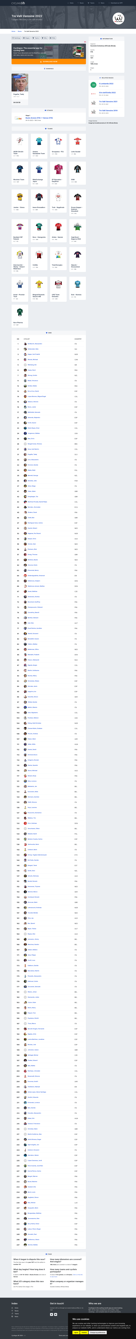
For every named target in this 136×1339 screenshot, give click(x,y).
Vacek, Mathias (32, 591)
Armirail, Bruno (32, 754)
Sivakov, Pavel (32, 512)
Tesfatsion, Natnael (34, 1086)
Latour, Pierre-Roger (34, 1229)
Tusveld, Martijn (33, 913)
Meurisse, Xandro (33, 944)
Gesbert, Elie (32, 1187)
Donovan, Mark (32, 902)
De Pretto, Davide (33, 860)
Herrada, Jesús (32, 686)
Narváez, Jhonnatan (34, 507)
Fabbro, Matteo (32, 644)
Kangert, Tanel (32, 865)
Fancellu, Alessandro (34, 1113)
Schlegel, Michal (33, 1055)
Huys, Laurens (32, 807)
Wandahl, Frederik (33, 654)
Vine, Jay (30, 918)
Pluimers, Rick (32, 549)
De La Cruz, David (33, 391)
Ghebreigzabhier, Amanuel (36, 575)
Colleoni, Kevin (32, 849)
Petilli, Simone (32, 802)
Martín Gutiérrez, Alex (35, 1134)
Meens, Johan (32, 992)
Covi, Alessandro (33, 459)
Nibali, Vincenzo (33, 380)
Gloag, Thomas (32, 554)
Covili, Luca (31, 960)
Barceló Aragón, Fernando (36, 1028)
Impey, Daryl (32, 370)
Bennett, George (33, 475)
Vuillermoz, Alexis (33, 1239)
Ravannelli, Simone (34, 1076)
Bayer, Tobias (32, 928)
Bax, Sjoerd (31, 923)
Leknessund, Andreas (35, 907)
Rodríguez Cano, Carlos (35, 523)
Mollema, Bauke (33, 560)
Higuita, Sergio (32, 665)
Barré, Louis (31, 1192)
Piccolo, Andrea (33, 733)
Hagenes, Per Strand (34, 533)
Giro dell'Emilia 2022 (107, 93)
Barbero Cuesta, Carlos (35, 839)
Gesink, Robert (32, 528)
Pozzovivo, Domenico (35, 812)
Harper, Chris (32, 538)
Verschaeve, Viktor (34, 828)
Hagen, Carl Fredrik (34, 354)
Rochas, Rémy (32, 675)
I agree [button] (76, 1332)
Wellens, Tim (32, 818)
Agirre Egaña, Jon (33, 1144)
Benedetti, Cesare (33, 639)
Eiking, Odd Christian (34, 723)
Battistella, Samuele (34, 412)
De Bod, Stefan (32, 386)
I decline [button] (84, 1332)
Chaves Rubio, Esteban (35, 728)
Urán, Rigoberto (33, 712)
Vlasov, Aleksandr (33, 660)
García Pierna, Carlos (34, 1171)
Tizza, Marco (32, 1023)
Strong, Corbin (32, 375)
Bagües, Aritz (32, 1034)
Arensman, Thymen (34, 886)
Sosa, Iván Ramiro (33, 449)
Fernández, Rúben (33, 681)
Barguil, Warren (33, 1176)
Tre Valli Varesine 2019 (108, 110)
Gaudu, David (32, 749)
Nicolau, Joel (32, 1044)
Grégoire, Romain (33, 760)
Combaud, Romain (33, 897)
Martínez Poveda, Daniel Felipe (37, 502)
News (16, 1316)
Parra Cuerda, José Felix (35, 1165)
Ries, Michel (31, 1202)
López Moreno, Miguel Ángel (37, 396)
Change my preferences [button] (97, 1332)
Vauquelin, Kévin (33, 1208)
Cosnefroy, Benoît (33, 612)
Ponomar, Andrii (33, 1081)
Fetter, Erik (31, 1118)
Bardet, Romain (32, 881)
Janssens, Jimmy (33, 939)
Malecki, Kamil (32, 834)
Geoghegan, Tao (33, 496)
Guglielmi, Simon (33, 1197)
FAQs (53, 38)
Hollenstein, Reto (33, 349)
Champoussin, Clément (35, 607)
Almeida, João (32, 480)
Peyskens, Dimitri (33, 1018)
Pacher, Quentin (33, 765)
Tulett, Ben (31, 517)
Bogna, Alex (31, 934)
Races (20, 31)
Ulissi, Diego (32, 486)
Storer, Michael (32, 770)
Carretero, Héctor (33, 1155)
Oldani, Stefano (32, 949)
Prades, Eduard (32, 1060)
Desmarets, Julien (33, 997)
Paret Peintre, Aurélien (35, 628)
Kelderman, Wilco (33, 649)
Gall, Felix (31, 623)
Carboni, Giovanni (33, 1150)
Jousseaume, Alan (33, 1218)
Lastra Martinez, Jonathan (36, 1039)
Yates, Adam (32, 491)
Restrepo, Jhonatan (34, 1071)
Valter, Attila (31, 744)
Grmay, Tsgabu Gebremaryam (37, 855)
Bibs (45, 38)
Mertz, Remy (32, 1007)
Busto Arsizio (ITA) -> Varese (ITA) (39, 118)
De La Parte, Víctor (33, 1223)
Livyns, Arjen (32, 1002)
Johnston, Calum (33, 1050)
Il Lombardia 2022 (106, 84)
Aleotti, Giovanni (33, 633)
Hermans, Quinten (33, 797)
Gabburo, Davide (33, 965)
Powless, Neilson (33, 718)
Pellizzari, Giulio (33, 981)
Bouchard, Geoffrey (34, 602)
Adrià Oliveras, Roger (34, 1139)
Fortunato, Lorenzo (34, 1102)
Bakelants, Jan (32, 786)
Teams (37, 38)
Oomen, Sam (32, 544)
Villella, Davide (32, 702)
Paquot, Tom (32, 1013)
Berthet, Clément (33, 617)
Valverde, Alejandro (34, 417)
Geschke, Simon (33, 697)
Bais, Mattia (31, 1065)
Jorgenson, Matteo (34, 433)
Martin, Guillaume (33, 670)
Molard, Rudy (32, 776)
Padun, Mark (32, 739)
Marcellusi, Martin (33, 971)
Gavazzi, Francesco (34, 1123)
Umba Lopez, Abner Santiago (37, 1092)
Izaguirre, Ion (32, 691)
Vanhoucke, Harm (33, 844)
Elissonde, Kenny (33, 570)
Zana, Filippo (32, 955)
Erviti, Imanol (32, 422)
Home (13, 31)
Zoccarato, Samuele (34, 986)
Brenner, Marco (32, 891)
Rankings (17, 38)
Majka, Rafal (31, 470)
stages (27, 38)
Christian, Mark (32, 1129)
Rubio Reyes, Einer (34, 428)
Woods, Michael (33, 359)
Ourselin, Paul (32, 1234)
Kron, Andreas (32, 823)
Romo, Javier (32, 407)
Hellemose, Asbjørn (34, 581)
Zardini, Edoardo (33, 1097)
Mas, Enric (31, 438)
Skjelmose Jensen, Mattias (36, 586)
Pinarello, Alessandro (34, 976)
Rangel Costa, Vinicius (35, 444)
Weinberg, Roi (32, 365)
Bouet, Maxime (32, 1181)
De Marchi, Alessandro (35, 343)
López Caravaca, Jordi (35, 1160)
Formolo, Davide (33, 465)
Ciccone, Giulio (32, 565)
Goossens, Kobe (33, 791)
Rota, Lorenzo (32, 781)
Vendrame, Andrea (34, 596)
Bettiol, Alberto (32, 707)
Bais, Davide (31, 1108)
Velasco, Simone (33, 401)
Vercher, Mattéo (33, 1245)
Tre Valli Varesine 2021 (108, 102)
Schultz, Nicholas (33, 876)
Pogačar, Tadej (32, 454)
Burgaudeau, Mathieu (34, 1213)
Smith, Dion (31, 870)
